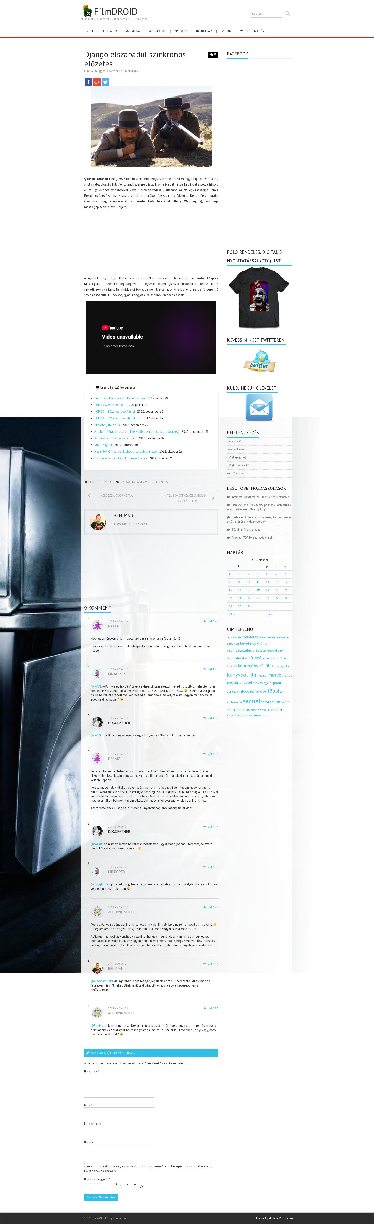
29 (230, 606)
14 (285, 582)
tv (258, 709)
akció (234, 637)
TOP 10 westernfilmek (109, 405)
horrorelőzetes (237, 658)
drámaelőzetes (239, 650)
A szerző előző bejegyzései (117, 387)
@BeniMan (98, 1026)
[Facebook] (88, 82)
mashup (287, 675)
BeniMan (133, 71)
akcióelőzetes (248, 637)
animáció (262, 637)
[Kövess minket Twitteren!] (259, 361)
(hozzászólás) (238, 465)
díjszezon (259, 650)
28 (285, 598)
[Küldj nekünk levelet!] (259, 407)
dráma (262, 643)
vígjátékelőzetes (238, 715)
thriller (231, 710)
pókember (233, 691)
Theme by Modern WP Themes (274, 1218)
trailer (111, 31)
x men (254, 715)
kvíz (234, 666)
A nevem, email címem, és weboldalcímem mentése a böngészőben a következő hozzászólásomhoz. (148, 1169)
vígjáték (277, 710)
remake (256, 691)
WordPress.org (236, 473)
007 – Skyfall (103, 445)
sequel (251, 701)
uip (270, 709)
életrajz (262, 715)
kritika (134, 31)
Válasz (213, 621)
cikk (228, 31)
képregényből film (255, 666)
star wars (281, 701)
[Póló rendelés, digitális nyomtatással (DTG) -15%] (259, 297)
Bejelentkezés (235, 449)
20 (276, 590)
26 (267, 598)
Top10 (183, 31)
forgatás (271, 650)
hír (91, 31)
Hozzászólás (94, 1071)
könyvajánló (281, 666)
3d (229, 637)
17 (248, 590)
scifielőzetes (234, 702)
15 (230, 590)
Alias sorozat (252, 529)
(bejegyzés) (236, 457)
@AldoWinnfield (102, 981)
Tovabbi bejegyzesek (132, 524)
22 (230, 598)
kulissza (206, 31)
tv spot (263, 710)
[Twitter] (105, 82)
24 (248, 598)
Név (88, 1105)
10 (248, 582)
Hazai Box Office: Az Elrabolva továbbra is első (125, 451)
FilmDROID (116, 11)
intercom (269, 658)
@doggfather (100, 884)
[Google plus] (97, 82)
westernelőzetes (156, 481)
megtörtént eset (239, 682)
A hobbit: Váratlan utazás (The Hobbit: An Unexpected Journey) (136, 432)
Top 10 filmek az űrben (275, 497)
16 (239, 590)
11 (258, 582)
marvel (275, 675)
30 (239, 606)
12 (267, 582)
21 (285, 590)
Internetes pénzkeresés (246, 497)
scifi (282, 691)
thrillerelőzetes (246, 709)
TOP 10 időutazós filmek (257, 537)
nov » (269, 614)
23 (239, 598)
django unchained (132, 481)
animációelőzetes (278, 637)
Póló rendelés (253, 31)
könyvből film (242, 674)
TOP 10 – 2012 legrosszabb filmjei (117, 418)
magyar (263, 675)
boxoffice (159, 31)
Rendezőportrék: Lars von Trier (115, 438)
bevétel (246, 643)
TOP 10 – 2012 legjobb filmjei (114, 411)
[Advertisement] (151, 243)
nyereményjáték (262, 683)
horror (280, 650)
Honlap (90, 1142)
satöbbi (271, 690)
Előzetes (94, 481)
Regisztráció (234, 441)
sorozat (267, 701)
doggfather (119, 722)
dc (254, 643)
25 (258, 598)
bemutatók (233, 643)
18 (258, 590)
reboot (244, 691)
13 (276, 582)
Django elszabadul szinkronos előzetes (120, 458)
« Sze (232, 614)
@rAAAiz (96, 686)
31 (248, 606)
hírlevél (255, 658)
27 (276, 598)
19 (267, 590)
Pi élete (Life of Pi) (107, 425)
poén (277, 682)
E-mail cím (94, 1123)
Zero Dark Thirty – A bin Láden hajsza (119, 398)
